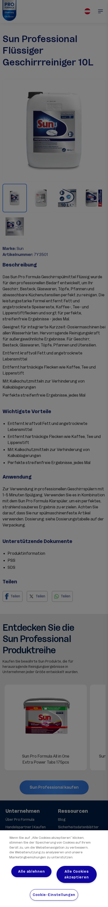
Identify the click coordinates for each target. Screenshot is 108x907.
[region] (54, 868)
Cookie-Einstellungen (54, 895)
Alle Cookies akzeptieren (76, 874)
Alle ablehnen (31, 871)
